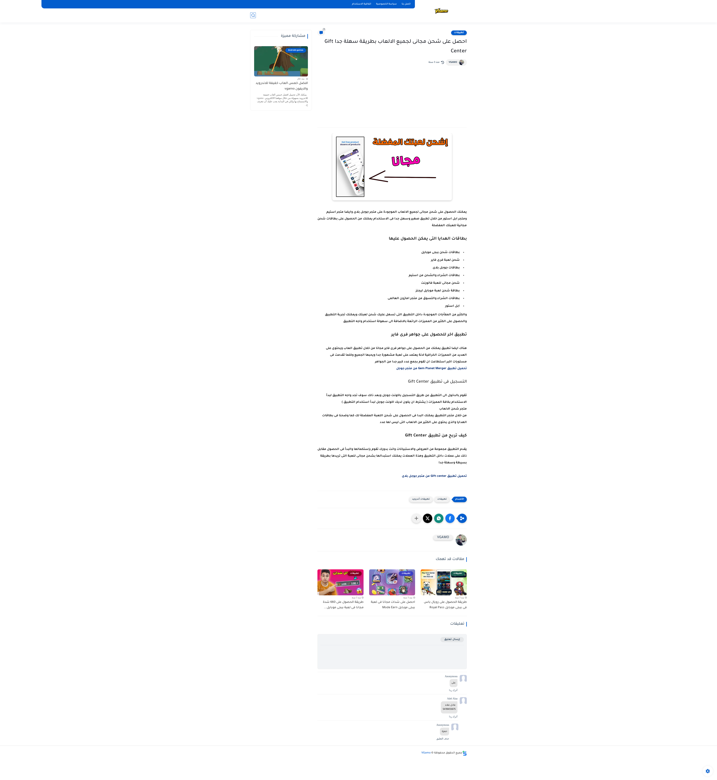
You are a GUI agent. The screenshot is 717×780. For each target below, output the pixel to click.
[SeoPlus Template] (464, 753)
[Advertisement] (392, 93)
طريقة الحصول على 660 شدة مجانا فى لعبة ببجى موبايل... (343, 605)
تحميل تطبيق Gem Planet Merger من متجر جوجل (431, 368)
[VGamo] (442, 11)
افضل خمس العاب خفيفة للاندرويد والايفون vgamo (282, 86)
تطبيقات (459, 32)
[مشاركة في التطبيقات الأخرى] (416, 518)
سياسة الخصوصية (386, 4)
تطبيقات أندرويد (421, 499)
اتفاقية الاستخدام (361, 4)
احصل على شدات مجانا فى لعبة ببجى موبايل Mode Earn (393, 605)
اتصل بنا (406, 4)
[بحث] (253, 15)
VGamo (426, 753)
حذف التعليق (442, 738)
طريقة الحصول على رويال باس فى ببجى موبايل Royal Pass (445, 605)
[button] (450, 518)
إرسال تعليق (452, 639)
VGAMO (453, 62)
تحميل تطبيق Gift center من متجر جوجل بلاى (434, 476)
